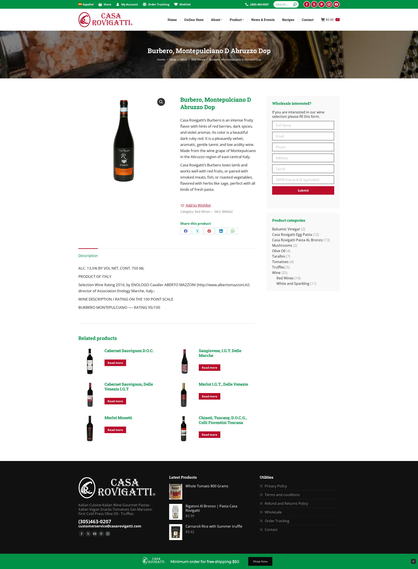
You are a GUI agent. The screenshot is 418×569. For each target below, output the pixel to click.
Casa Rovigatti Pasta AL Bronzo (297, 240)
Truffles (278, 267)
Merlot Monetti (118, 417)
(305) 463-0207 (259, 4)
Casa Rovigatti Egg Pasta (292, 234)
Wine (276, 272)
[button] (161, 102)
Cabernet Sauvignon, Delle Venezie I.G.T (128, 386)
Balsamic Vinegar (286, 229)
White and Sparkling (292, 283)
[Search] (295, 4)
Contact (271, 529)
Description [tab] (88, 255)
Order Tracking (277, 521)
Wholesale (273, 512)
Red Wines (202, 211)
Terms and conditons (282, 495)
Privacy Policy (276, 486)
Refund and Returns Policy (286, 503)
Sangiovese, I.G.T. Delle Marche (220, 353)
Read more (115, 363)
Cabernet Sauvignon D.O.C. (129, 350)
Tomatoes (280, 262)
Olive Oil (278, 251)
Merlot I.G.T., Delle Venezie (223, 384)
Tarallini (278, 256)
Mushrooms (282, 245)
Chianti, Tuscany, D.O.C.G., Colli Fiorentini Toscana (223, 420)
